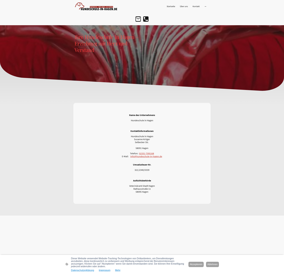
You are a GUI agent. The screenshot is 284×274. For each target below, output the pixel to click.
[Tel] (146, 19)
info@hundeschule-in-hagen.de (146, 156)
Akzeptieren (196, 264)
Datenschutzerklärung (82, 270)
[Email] (138, 19)
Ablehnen (212, 264)
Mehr (117, 270)
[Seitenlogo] (96, 6)
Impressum (104, 270)
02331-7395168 (146, 153)
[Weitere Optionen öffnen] (205, 6)
